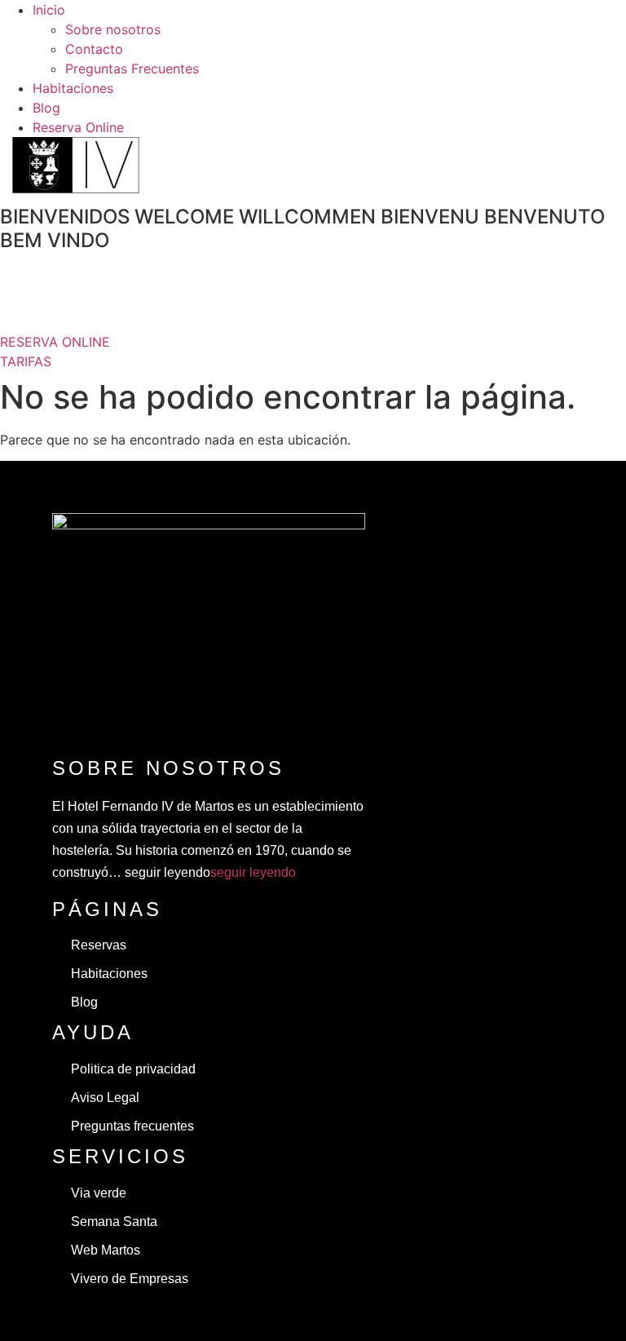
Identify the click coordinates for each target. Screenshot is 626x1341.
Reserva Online (78, 127)
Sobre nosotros (113, 29)
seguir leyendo (253, 872)
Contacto (94, 49)
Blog (46, 108)
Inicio (49, 10)
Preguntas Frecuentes (132, 68)
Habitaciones (73, 88)
